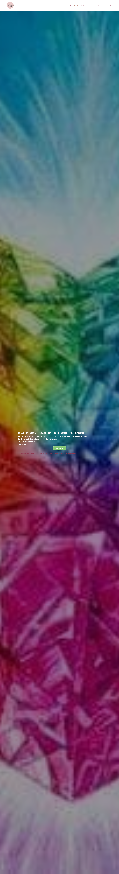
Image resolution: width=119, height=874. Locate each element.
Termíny (75, 5)
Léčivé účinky (43, 453)
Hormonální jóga (63, 5)
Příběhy (83, 5)
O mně (97, 5)
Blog (103, 5)
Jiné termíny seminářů (56, 453)
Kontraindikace (71, 453)
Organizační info (23, 453)
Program (34, 453)
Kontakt (110, 5)
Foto (90, 5)
